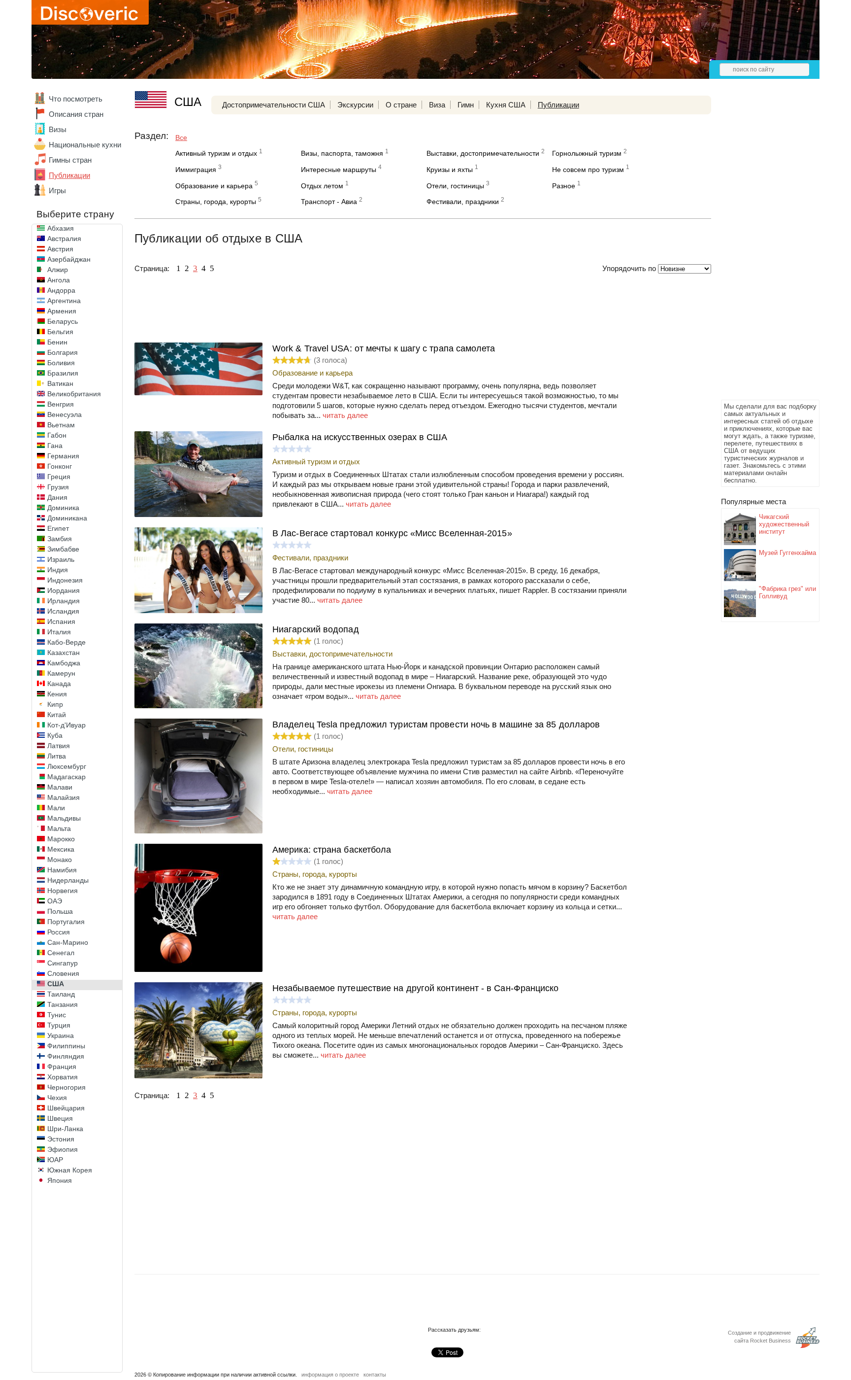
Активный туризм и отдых (216, 153)
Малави (59, 787)
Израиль (60, 559)
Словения (63, 973)
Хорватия (62, 1077)
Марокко (61, 839)
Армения (61, 311)
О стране (401, 105)
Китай (56, 715)
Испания (61, 621)
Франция (61, 1066)
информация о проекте (330, 1375)
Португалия (66, 922)
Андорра (61, 290)
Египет (58, 528)
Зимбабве (63, 549)
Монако (59, 859)
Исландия (63, 611)
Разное (563, 186)
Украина (60, 1035)
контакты (374, 1375)
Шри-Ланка (65, 1129)
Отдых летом (322, 186)
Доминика (63, 508)
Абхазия (60, 228)
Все (181, 137)
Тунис (56, 1015)
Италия (59, 632)
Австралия (64, 238)
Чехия (57, 1098)
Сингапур (62, 963)
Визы (57, 129)
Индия (57, 570)
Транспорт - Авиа (329, 202)
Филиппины (66, 1046)
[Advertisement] (760, 249)
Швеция (60, 1118)
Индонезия (65, 580)
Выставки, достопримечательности (482, 153)
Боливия (61, 363)
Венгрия (60, 404)
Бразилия (62, 373)
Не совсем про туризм (588, 169)
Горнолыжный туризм (587, 153)
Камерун (61, 673)
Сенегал (60, 953)
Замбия (59, 539)
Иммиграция (195, 169)
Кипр (55, 704)
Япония (59, 1180)
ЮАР (55, 1160)
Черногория (66, 1087)
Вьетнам (61, 425)
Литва (56, 756)
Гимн (466, 105)
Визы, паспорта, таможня (342, 153)
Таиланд (61, 994)
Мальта (59, 828)
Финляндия (65, 1056)
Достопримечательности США (273, 105)
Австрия (60, 249)
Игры (57, 190)
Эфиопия (62, 1149)
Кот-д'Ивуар (66, 725)
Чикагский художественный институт (784, 524)
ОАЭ (54, 901)
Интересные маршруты (338, 169)
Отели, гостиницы (455, 186)
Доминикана (67, 518)
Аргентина (64, 301)
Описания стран (76, 114)
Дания (57, 497)
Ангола (58, 280)
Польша (60, 911)
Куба (55, 735)
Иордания (63, 590)
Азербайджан (69, 259)
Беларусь (62, 321)
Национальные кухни (85, 144)
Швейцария (66, 1108)
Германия (63, 456)
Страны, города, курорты (215, 202)
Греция (58, 477)
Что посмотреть (75, 99)
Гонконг (59, 466)
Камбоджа (63, 663)
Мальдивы (64, 818)
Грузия (58, 487)
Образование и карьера (214, 186)
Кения (57, 694)
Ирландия (63, 601)
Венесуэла (64, 414)
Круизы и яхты (449, 169)
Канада (59, 684)
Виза (437, 105)
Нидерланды (68, 880)
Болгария (62, 352)
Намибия (62, 870)
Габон (56, 435)
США (55, 984)
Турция (58, 1025)
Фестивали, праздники (462, 202)
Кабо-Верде (66, 642)
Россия (58, 932)
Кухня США (505, 105)
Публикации (69, 175)
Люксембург (66, 766)
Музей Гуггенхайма (787, 552)
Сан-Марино (67, 942)
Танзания (62, 1004)
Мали (56, 808)
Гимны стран (70, 160)
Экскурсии (355, 105)
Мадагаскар (66, 777)
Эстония (60, 1139)
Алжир (57, 270)
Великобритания (74, 394)
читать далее (345, 415)
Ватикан (60, 383)
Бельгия (60, 332)
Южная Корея (69, 1170)
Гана (55, 445)
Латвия (58, 746)
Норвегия (62, 891)
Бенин (57, 342)
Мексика (60, 849)
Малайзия (63, 797)
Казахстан (63, 652)
